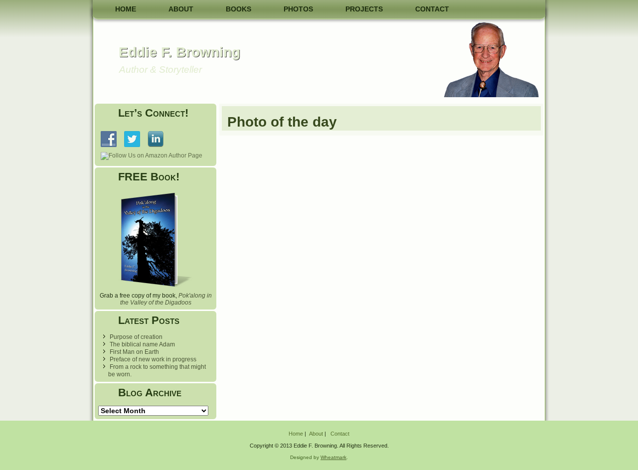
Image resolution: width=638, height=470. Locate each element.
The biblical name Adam (142, 344)
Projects (364, 9)
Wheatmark (333, 457)
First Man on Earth (134, 351)
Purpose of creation (136, 336)
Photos (298, 9)
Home (125, 9)
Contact (432, 9)
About (180, 9)
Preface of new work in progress (153, 359)
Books (238, 9)
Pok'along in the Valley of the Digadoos (166, 299)
